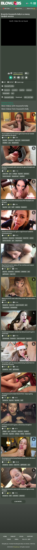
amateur (29, 90)
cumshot (14, 90)
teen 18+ (17, 140)
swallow (22, 90)
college (15, 173)
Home (5, 536)
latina (22, 433)
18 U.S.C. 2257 (26, 539)
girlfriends (6, 274)
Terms (9, 539)
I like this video (9, 73)
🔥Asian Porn (18, 8)
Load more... (18, 501)
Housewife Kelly (9, 86)
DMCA (16, 539)
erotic (31, 238)
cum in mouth (25, 140)
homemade (6, 93)
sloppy (4, 431)
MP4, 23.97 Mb (28, 97)
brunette (7, 90)
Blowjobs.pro (16, 547)
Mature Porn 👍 (31, 8)
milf (13, 207)
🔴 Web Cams (6, 8)
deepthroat (15, 142)
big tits (5, 207)
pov (13, 93)
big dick (5, 140)
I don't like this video (11, 73)
